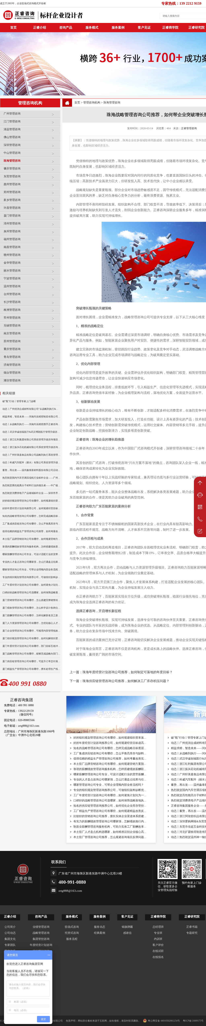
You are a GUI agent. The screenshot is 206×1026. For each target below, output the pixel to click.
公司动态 (10, 932)
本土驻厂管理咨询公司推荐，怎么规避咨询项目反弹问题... (109, 837)
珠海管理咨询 (12, 160)
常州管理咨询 (12, 317)
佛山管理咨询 (12, 137)
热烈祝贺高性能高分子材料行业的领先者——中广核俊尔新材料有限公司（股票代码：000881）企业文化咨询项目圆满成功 (31, 485)
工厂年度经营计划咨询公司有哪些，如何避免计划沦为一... (109, 795)
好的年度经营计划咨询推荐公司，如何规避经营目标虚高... (109, 742)
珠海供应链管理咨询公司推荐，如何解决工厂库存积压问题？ (125, 681)
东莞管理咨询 (12, 176)
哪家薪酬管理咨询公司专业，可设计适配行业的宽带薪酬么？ (31, 554)
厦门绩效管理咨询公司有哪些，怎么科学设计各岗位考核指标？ (31, 607)
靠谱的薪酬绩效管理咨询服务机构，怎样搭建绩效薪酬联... (109, 769)
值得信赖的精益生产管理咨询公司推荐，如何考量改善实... (109, 758)
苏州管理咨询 (12, 341)
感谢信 (127, 932)
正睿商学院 (170, 27)
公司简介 (10, 926)
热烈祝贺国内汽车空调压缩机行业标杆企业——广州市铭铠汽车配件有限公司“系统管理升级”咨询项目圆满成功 (31, 477)
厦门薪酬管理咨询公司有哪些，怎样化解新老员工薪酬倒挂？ (31, 615)
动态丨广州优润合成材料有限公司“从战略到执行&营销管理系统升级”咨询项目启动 (31, 409)
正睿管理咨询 (189, 128)
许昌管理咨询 (12, 207)
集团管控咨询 (41, 938)
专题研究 (192, 932)
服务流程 (71, 938)
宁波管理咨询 (12, 278)
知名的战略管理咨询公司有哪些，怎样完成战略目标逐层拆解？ (31, 516)
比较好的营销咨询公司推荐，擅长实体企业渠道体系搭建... (109, 816)
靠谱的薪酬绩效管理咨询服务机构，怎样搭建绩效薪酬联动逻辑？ (31, 546)
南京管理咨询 (12, 333)
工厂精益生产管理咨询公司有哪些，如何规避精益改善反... (109, 810)
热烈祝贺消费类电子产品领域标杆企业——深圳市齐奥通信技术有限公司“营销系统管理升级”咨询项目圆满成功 (31, 493)
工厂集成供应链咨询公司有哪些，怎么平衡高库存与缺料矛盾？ (31, 523)
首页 (77, 102)
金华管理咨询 (12, 262)
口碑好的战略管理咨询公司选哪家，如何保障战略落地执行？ (31, 592)
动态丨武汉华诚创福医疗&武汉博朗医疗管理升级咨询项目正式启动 (31, 431)
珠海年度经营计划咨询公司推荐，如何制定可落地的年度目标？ (127, 672)
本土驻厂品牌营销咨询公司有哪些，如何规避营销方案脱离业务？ (31, 539)
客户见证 (144, 27)
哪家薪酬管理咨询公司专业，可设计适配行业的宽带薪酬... (109, 774)
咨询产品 (65, 27)
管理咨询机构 (91, 102)
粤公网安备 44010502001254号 (164, 1020)
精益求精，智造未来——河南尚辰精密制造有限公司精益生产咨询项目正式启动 (31, 416)
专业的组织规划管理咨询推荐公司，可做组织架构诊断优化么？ (31, 577)
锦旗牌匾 (127, 926)
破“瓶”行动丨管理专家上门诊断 (19, 401)
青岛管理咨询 (12, 356)
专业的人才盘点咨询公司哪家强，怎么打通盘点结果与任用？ (31, 561)
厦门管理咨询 (12, 215)
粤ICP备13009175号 (193, 1020)
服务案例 (118, 27)
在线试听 (158, 951)
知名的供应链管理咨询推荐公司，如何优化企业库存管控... (109, 805)
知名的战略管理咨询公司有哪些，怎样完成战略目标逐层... (109, 748)
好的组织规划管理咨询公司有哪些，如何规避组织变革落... (109, 737)
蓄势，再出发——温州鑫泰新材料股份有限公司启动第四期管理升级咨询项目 (31, 470)
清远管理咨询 (12, 129)
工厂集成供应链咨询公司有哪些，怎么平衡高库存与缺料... (109, 753)
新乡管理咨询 (12, 199)
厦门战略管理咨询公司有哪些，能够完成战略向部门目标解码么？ (31, 653)
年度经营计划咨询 (41, 945)
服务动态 (99, 926)
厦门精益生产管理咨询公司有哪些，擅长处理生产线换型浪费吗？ (31, 669)
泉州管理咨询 (12, 231)
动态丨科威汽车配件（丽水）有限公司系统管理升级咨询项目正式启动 (31, 462)
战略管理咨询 (41, 932)
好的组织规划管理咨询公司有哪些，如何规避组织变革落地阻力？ (31, 500)
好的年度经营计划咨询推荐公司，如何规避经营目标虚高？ (31, 508)
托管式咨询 (72, 932)
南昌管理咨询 (12, 247)
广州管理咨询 (12, 113)
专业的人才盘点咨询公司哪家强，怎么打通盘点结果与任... (109, 779)
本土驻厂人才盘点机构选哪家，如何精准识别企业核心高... (109, 831)
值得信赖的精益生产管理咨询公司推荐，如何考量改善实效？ (31, 531)
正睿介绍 (10, 916)
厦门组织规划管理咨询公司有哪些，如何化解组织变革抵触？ (31, 638)
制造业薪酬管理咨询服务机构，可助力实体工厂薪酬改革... (109, 826)
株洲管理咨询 (12, 309)
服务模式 (91, 27)
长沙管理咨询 (12, 301)
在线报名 (158, 957)
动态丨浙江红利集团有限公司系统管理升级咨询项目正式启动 (31, 439)
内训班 (158, 938)
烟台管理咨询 (12, 372)
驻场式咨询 (72, 926)
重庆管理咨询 (12, 349)
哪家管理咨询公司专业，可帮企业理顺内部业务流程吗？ (31, 569)
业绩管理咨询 (41, 926)
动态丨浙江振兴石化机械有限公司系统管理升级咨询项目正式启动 (31, 447)
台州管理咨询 (12, 294)
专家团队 (10, 945)
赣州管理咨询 (12, 254)
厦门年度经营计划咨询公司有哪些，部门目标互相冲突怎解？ (31, 646)
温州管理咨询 (12, 286)
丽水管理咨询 (12, 270)
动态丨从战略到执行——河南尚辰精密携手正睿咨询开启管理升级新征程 (31, 424)
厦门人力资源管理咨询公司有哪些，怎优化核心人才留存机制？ (31, 623)
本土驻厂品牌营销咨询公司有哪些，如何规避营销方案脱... (109, 763)
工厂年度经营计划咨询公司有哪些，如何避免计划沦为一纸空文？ (31, 584)
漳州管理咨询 (12, 223)
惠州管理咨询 (12, 184)
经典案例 (99, 932)
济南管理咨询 (12, 364)
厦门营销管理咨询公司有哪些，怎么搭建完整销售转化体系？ (31, 600)
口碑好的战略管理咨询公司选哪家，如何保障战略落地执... (109, 800)
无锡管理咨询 (12, 325)
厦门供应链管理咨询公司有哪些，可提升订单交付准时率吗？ (31, 661)
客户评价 (158, 945)
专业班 (158, 932)
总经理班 (158, 926)
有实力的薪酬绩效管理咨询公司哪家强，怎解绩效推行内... (109, 821)
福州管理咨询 (12, 239)
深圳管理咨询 (12, 145)
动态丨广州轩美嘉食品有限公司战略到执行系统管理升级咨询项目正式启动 (31, 454)
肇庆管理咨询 (12, 168)
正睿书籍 (192, 926)
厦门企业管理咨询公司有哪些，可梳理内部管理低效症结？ (31, 630)
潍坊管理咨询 (12, 380)
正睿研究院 (192, 916)
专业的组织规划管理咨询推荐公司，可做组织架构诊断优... (109, 790)
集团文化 (10, 938)
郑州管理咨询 (12, 192)
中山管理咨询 (12, 152)
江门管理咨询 (12, 121)
